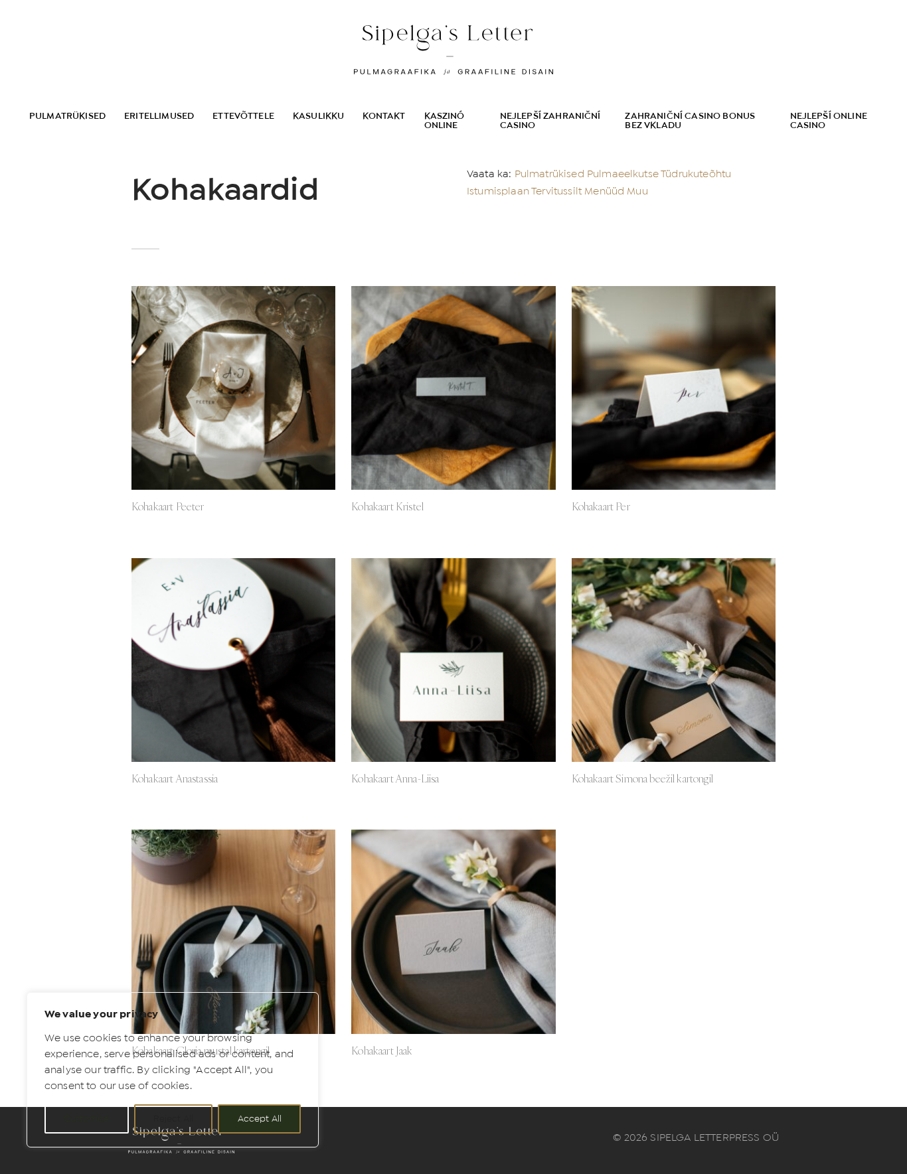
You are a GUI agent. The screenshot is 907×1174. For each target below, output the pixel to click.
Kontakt (384, 115)
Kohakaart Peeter (168, 506)
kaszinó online (444, 120)
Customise (86, 1119)
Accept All (260, 1119)
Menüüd (604, 190)
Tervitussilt (556, 190)
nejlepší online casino (828, 120)
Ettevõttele (243, 115)
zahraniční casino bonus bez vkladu (690, 120)
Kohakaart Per (601, 506)
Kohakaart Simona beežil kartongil (642, 778)
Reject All (173, 1119)
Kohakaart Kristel (387, 506)
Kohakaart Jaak (381, 1050)
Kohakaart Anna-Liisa (395, 778)
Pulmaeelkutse (623, 173)
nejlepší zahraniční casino (550, 120)
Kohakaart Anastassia (174, 778)
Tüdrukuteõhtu (696, 173)
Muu (637, 190)
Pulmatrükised (67, 115)
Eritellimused (159, 115)
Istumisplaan (498, 190)
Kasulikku (318, 115)
